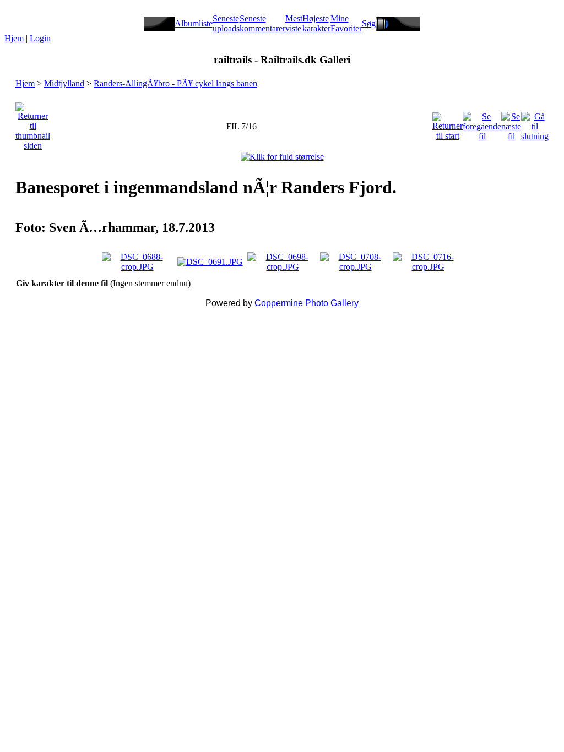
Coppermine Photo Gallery (306, 303)
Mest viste (293, 23)
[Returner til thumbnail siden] (32, 123)
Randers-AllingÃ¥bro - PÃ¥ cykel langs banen (175, 83)
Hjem (14, 38)
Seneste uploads (226, 23)
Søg (369, 23)
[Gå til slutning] (535, 123)
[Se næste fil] (511, 123)
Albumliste (194, 23)
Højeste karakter (316, 23)
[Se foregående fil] (482, 123)
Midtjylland (64, 83)
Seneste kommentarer (262, 23)
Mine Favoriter (346, 23)
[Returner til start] (447, 123)
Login (40, 38)
